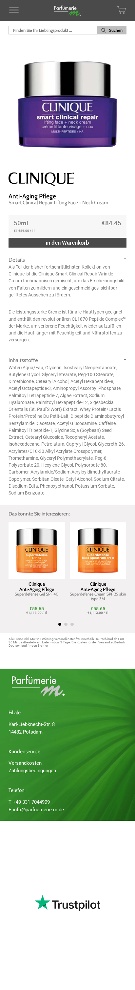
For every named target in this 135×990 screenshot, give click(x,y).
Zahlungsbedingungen (32, 771)
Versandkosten (25, 763)
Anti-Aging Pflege (32, 196)
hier (45, 645)
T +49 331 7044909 (29, 802)
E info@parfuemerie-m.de (36, 810)
